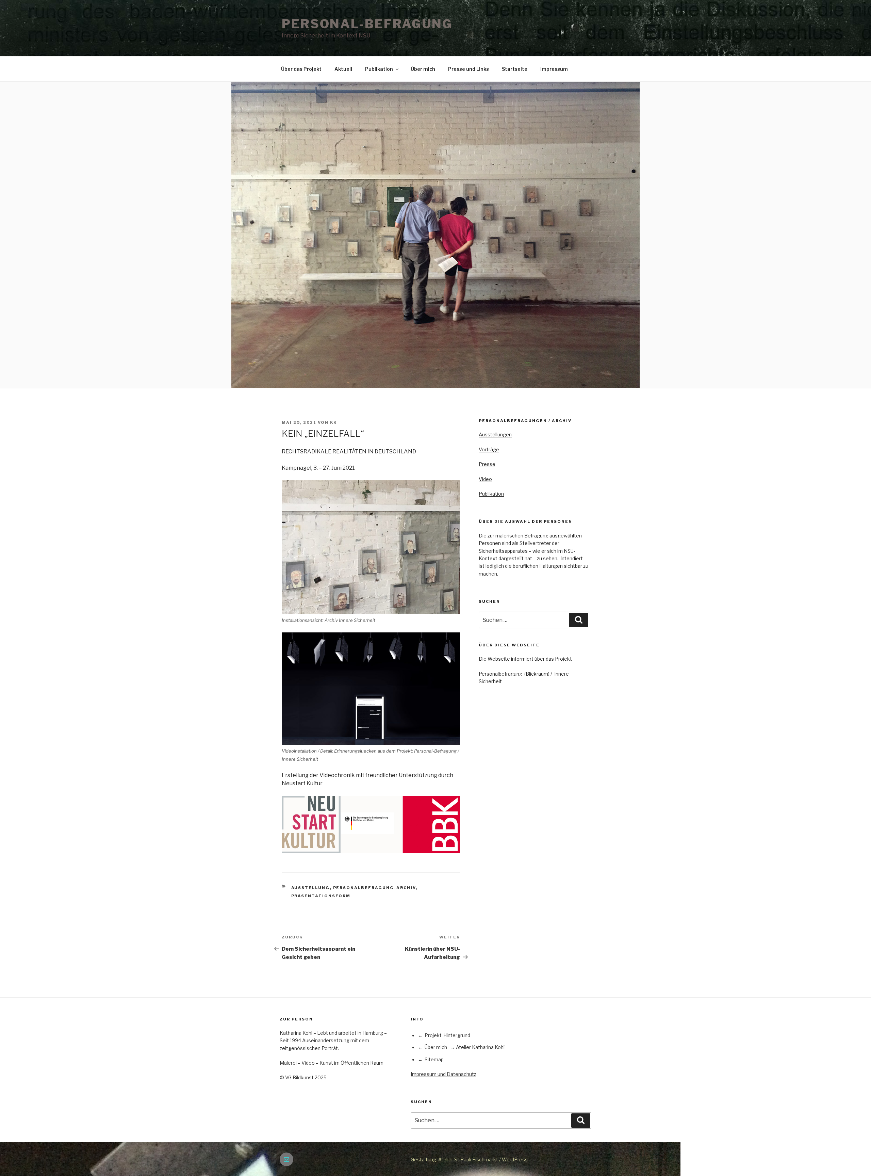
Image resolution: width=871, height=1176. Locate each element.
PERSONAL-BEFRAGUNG (367, 23)
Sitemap (434, 1059)
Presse (487, 464)
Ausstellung (310, 887)
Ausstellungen (495, 434)
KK (333, 422)
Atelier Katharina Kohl (480, 1047)
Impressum (554, 69)
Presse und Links (468, 69)
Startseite (514, 69)
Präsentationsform (321, 895)
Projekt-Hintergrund (447, 1035)
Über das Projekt (301, 69)
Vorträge (489, 449)
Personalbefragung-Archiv (374, 887)
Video (485, 479)
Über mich (423, 69)
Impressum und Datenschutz (443, 1074)
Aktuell (343, 69)
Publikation (379, 69)
